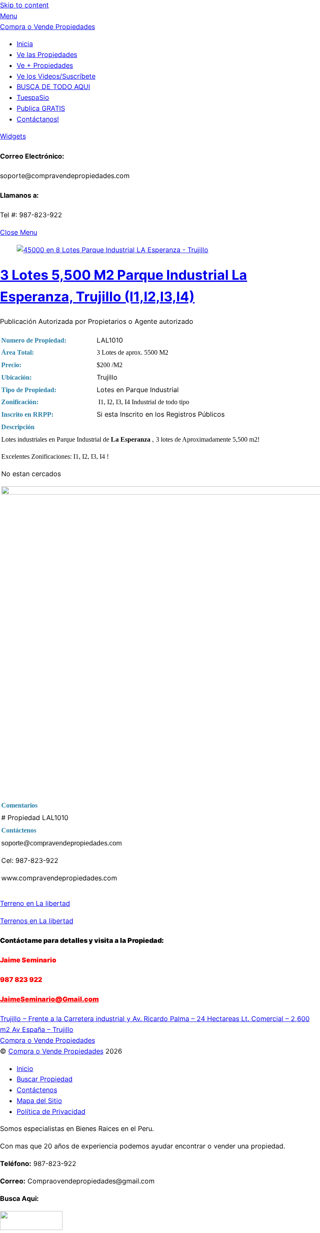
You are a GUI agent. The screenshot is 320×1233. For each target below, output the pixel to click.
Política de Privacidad (51, 1111)
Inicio (25, 1068)
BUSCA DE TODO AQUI (53, 86)
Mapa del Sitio (39, 1100)
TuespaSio (33, 97)
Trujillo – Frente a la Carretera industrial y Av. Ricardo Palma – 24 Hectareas (119, 1018)
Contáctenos (37, 1090)
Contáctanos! (38, 119)
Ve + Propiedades (45, 65)
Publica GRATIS (41, 108)
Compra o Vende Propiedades (55, 1051)
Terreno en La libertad (35, 903)
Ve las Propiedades (47, 54)
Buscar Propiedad (44, 1079)
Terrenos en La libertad (36, 921)
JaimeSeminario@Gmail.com (49, 999)
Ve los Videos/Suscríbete (56, 76)
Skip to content (24, 5)
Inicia (25, 44)
